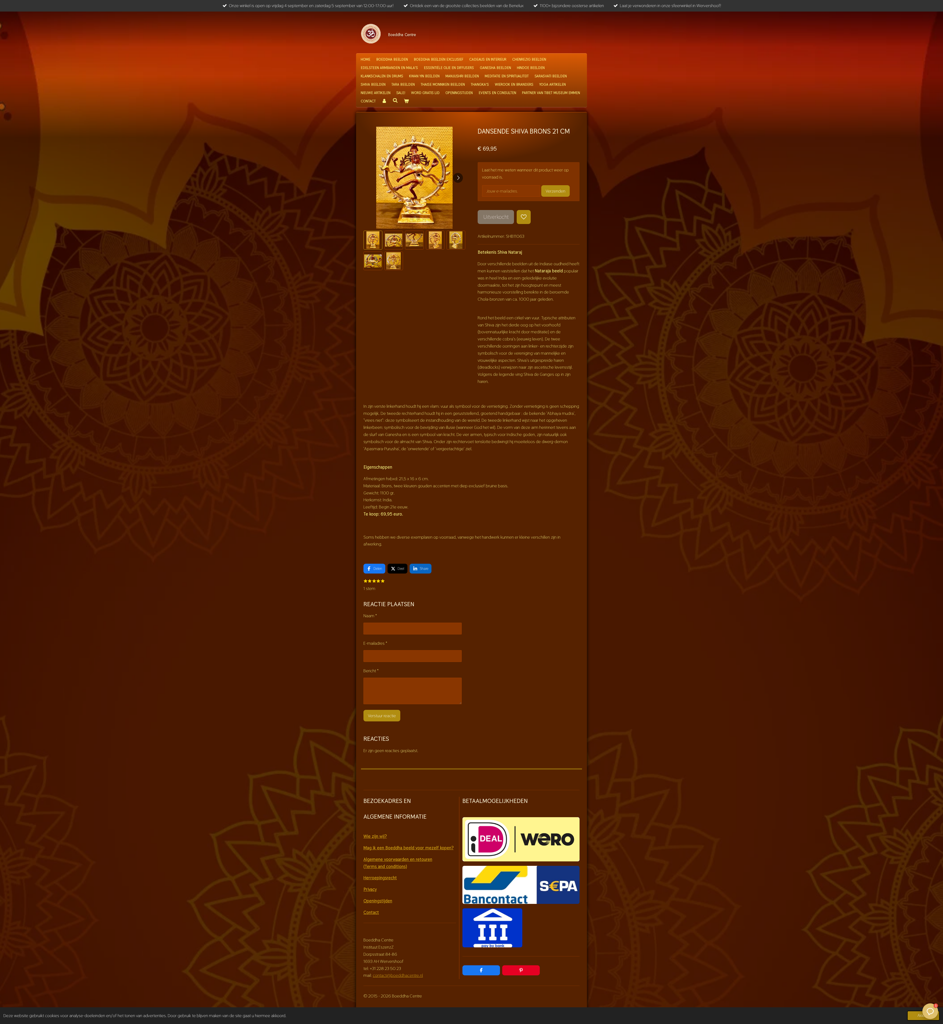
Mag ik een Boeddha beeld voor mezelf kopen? (408, 848)
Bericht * (371, 670)
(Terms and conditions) (385, 866)
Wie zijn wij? (375, 836)
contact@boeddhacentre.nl (398, 975)
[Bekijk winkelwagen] (406, 101)
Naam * (370, 615)
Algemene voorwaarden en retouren (397, 859)
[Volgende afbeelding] (458, 178)
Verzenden (555, 191)
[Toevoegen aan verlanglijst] (523, 217)
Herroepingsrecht (380, 878)
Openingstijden (377, 901)
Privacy (370, 889)
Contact (371, 912)
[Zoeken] (395, 100)
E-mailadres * (375, 643)
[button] (372, 240)
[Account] (384, 101)
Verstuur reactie (382, 715)
